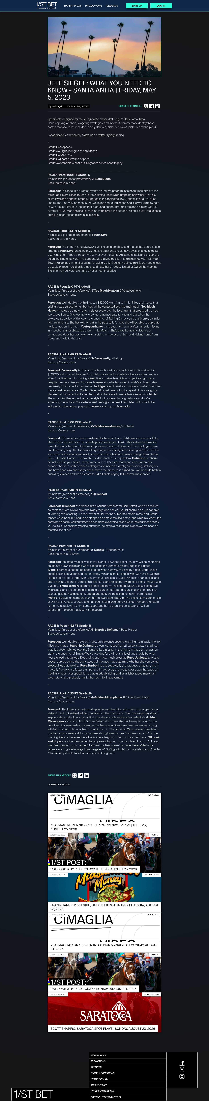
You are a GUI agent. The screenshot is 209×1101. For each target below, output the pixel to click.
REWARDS (112, 5)
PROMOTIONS (93, 5)
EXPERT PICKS (73, 5)
